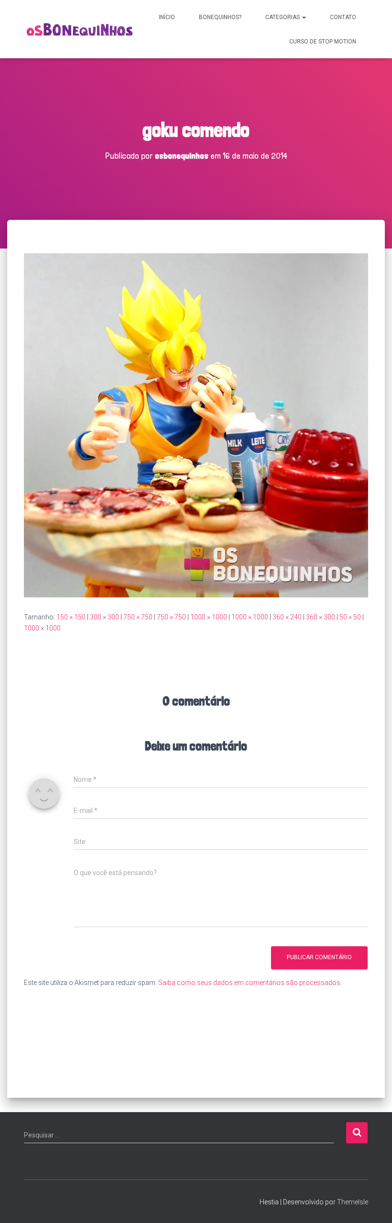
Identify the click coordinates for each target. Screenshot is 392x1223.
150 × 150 (71, 617)
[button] (303, 17)
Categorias (283, 17)
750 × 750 (137, 617)
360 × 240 (287, 617)
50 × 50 (350, 617)
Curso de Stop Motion (322, 41)
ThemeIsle (352, 1202)
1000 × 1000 (208, 617)
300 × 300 (104, 617)
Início (167, 17)
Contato (343, 17)
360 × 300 (320, 617)
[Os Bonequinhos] (80, 29)
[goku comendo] (196, 425)
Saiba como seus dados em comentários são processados (249, 982)
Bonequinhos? (220, 17)
